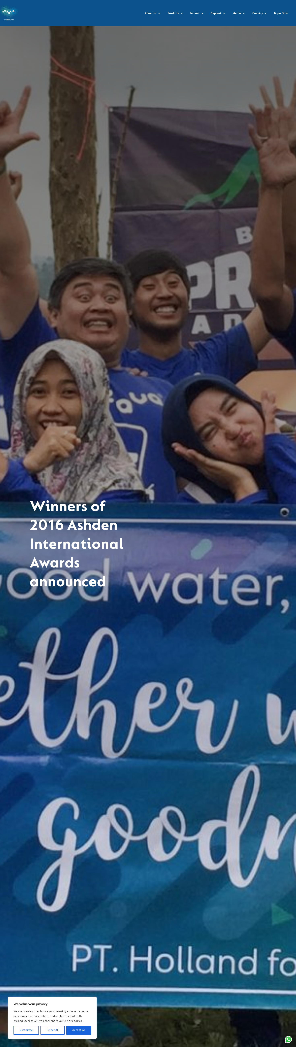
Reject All (52, 1030)
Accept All (78, 1030)
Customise (26, 1030)
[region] (52, 1018)
